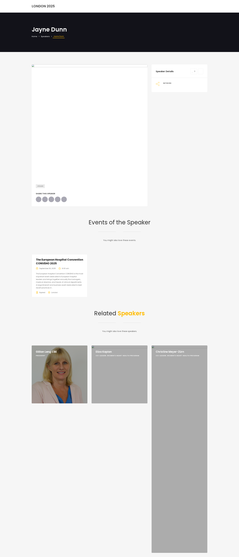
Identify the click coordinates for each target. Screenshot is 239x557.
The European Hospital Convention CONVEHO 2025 (59, 261)
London (54, 292)
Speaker (40, 186)
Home (34, 36)
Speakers (45, 36)
